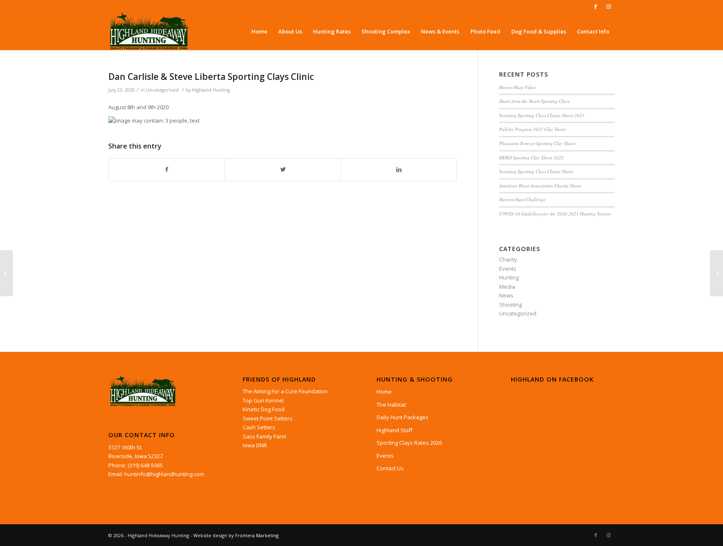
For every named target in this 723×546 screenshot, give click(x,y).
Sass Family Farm (264, 436)
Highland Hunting (211, 90)
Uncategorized (162, 90)
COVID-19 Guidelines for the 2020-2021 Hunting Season (555, 213)
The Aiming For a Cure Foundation (285, 391)
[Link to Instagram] (608, 6)
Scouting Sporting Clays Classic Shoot (536, 171)
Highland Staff (395, 430)
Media (507, 286)
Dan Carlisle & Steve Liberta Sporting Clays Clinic (211, 76)
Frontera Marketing (257, 535)
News (506, 295)
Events (507, 268)
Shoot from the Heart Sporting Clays (534, 101)
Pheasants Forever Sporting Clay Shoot (537, 143)
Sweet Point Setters (267, 418)
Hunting (509, 277)
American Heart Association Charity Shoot (540, 185)
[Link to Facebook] (596, 6)
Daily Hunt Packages (402, 417)
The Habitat (391, 404)
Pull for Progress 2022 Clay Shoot (532, 129)
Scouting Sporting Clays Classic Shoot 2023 (542, 115)
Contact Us (390, 468)
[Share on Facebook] (167, 169)
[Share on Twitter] (283, 169)
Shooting (510, 304)
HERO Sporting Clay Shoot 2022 (531, 157)
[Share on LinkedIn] (398, 169)
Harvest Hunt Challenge (522, 199)
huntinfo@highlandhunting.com (164, 474)
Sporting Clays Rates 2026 (409, 442)
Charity (508, 259)
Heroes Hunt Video (517, 87)
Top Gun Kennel (263, 400)
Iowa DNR (255, 445)
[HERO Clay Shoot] (6, 273)
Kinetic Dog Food (264, 409)
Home (384, 391)
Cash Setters (259, 427)
